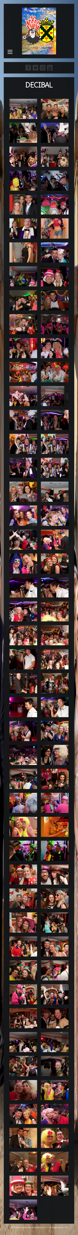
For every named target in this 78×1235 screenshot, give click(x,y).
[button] (10, 52)
